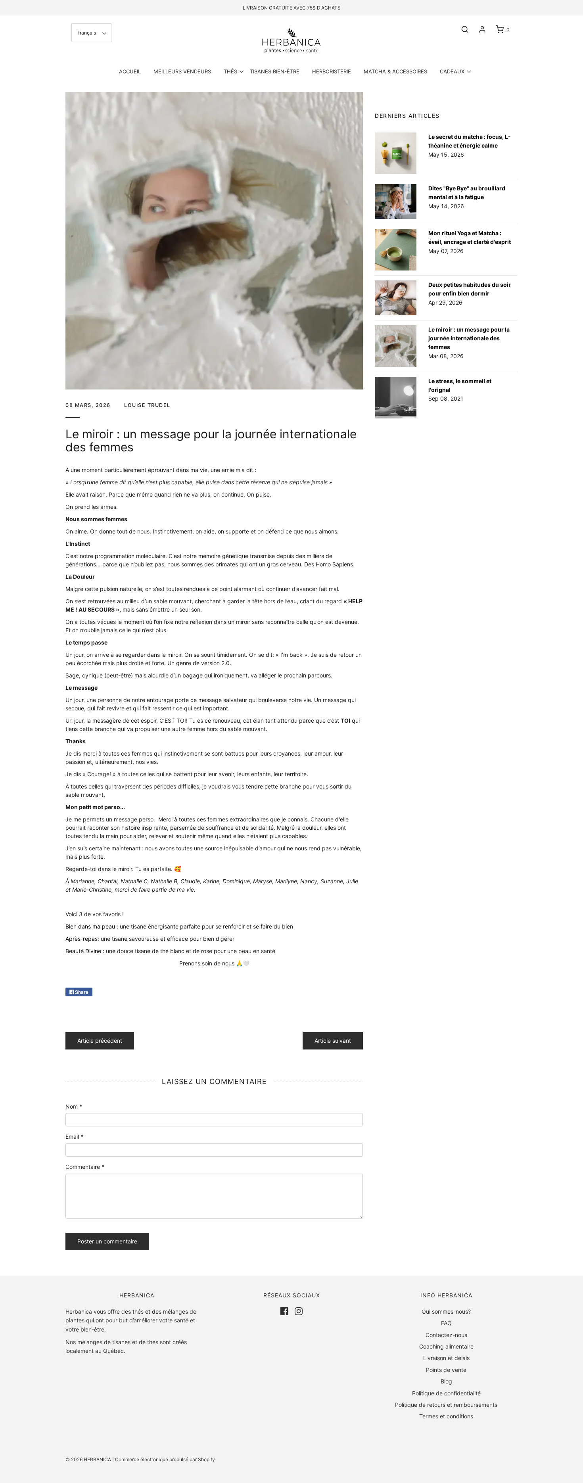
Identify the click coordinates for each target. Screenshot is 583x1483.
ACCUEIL (130, 71)
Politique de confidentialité (446, 1393)
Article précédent (99, 1040)
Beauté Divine (83, 951)
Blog (446, 1381)
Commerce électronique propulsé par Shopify (165, 1459)
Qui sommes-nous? (446, 1311)
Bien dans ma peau (90, 926)
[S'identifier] (478, 29)
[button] (91, 32)
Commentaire (85, 1166)
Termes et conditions (446, 1416)
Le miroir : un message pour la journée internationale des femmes (469, 338)
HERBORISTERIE (331, 71)
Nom (73, 1106)
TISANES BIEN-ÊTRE (274, 71)
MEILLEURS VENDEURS (182, 71)
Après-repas (81, 938)
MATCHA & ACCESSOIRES (395, 71)
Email (74, 1136)
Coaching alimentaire (446, 1346)
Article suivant (333, 1040)
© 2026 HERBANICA (88, 1459)
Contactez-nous (446, 1334)
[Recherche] (461, 29)
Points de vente (446, 1369)
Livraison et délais (446, 1357)
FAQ (446, 1323)
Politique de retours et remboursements (446, 1404)
